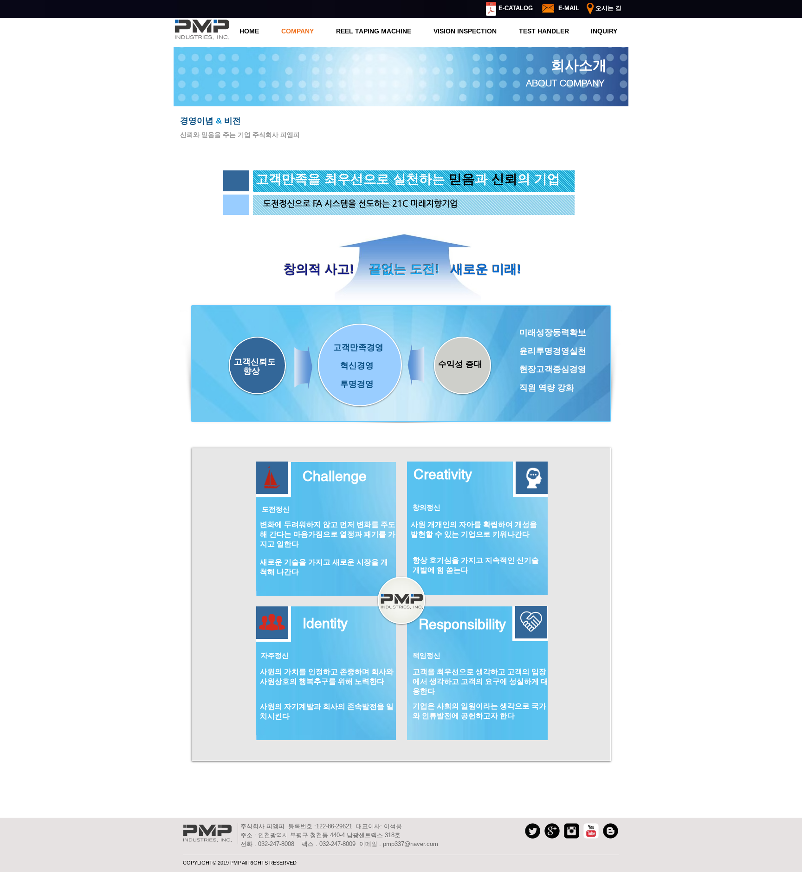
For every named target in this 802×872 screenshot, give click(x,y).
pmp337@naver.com (410, 843)
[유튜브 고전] (591, 831)
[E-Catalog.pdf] (491, 10)
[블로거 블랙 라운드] (610, 831)
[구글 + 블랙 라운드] (552, 831)
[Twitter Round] (532, 831)
